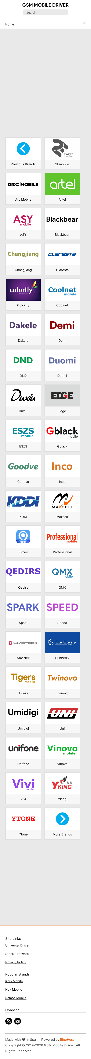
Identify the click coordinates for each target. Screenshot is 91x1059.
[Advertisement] (45, 80)
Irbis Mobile (14, 981)
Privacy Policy (15, 962)
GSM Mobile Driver (45, 5)
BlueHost (67, 1040)
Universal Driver (17, 945)
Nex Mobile (13, 989)
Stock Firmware (17, 954)
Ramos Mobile (15, 998)
